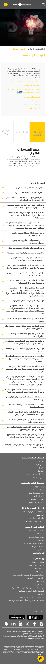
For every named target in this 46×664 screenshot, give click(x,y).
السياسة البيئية (38, 533)
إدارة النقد (40, 514)
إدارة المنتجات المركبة (36, 492)
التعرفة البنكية (39, 568)
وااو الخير (40, 549)
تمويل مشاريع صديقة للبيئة (34, 543)
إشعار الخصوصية (37, 631)
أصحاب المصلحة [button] (38, 540)
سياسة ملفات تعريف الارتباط (21, 631)
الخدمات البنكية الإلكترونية (34, 473)
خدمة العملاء (38, 633)
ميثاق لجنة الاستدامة (36, 536)
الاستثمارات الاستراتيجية (36, 502)
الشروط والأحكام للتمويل (32, 96)
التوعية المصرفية (38, 546)
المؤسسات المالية (37, 499)
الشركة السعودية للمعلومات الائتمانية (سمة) (28, 574)
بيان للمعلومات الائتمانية (35, 578)
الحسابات (41, 461)
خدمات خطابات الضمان (36, 562)
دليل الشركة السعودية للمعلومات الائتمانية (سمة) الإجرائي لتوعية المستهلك (24, 90)
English (15, 4)
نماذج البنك (40, 571)
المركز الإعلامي (27, 633)
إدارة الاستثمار (39, 496)
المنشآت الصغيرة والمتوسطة (33, 511)
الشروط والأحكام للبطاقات (31, 104)
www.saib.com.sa (32, 652)
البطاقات (41, 470)
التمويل (41, 467)
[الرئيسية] (24, 4)
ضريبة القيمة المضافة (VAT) (34, 521)
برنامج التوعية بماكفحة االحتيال (30, 85)
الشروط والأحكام (31, 638)
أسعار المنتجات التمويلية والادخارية (32, 597)
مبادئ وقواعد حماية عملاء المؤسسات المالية (25, 81)
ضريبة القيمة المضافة (36, 565)
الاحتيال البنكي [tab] (22, 132)
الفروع (9, 631)
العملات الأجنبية (38, 489)
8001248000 (18, 163)
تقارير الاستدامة (38, 552)
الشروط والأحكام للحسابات (31, 100)
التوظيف (41, 593)
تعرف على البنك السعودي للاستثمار (31, 590)
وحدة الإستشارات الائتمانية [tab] (37, 132)
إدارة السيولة (39, 486)
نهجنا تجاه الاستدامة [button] (36, 530)
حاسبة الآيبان (39, 581)
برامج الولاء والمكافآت (36, 477)
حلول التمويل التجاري (37, 518)
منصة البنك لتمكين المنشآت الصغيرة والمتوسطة (26, 600)
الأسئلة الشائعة (35, 108)
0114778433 (17, 649)
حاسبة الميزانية (38, 584)
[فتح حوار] (40, 659)
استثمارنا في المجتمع (36, 48)
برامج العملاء (39, 464)
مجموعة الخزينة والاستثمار (32, 482)
